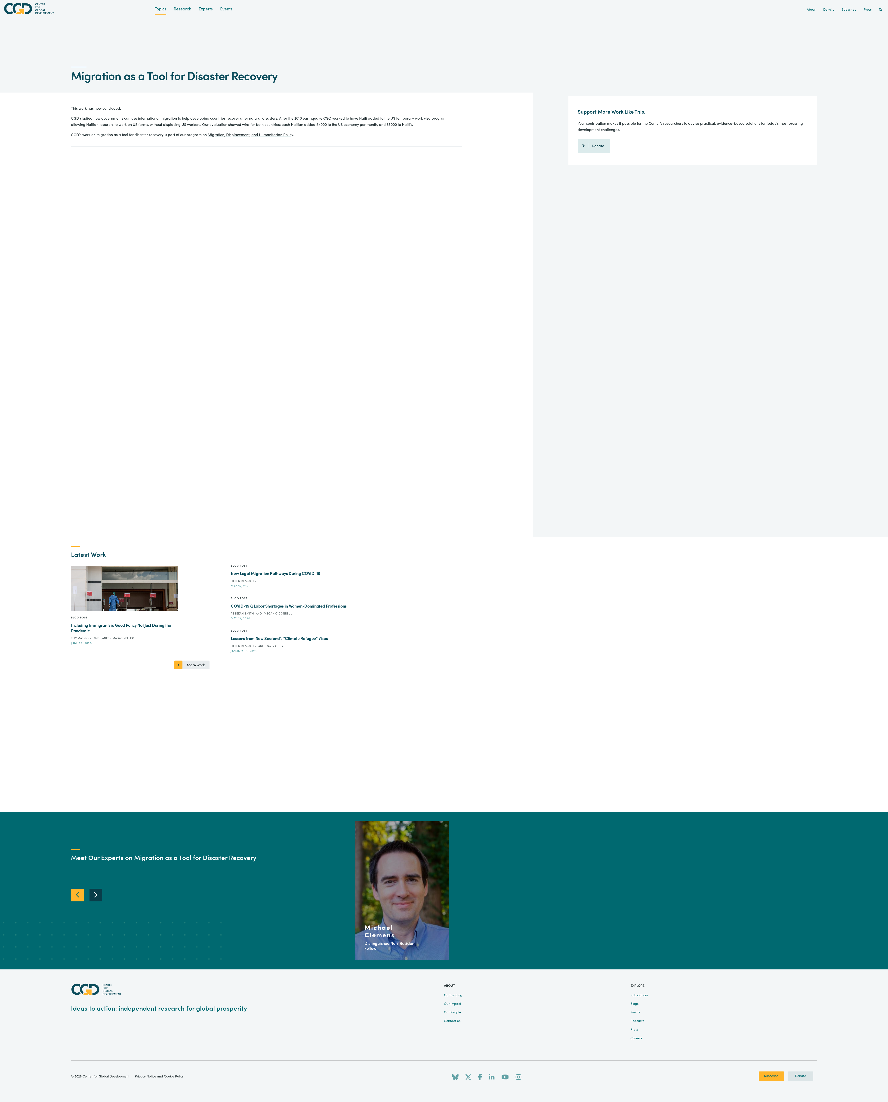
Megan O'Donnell (278, 613)
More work (196, 665)
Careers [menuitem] (636, 1038)
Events (226, 9)
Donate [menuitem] (828, 10)
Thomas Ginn (81, 638)
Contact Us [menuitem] (452, 1021)
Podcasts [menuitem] (637, 1021)
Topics (160, 9)
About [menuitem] (811, 10)
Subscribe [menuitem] (849, 10)
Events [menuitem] (635, 1012)
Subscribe (771, 1076)
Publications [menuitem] (639, 995)
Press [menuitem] (868, 10)
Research (182, 9)
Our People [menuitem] (452, 1012)
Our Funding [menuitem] (453, 995)
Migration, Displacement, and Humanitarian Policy (250, 135)
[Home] (77, 9)
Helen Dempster (243, 581)
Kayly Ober (274, 646)
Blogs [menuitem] (634, 1004)
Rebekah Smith (243, 613)
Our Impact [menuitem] (452, 1004)
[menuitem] (880, 10)
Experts (206, 9)
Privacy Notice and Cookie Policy (159, 1076)
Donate (598, 146)
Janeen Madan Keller (118, 638)
